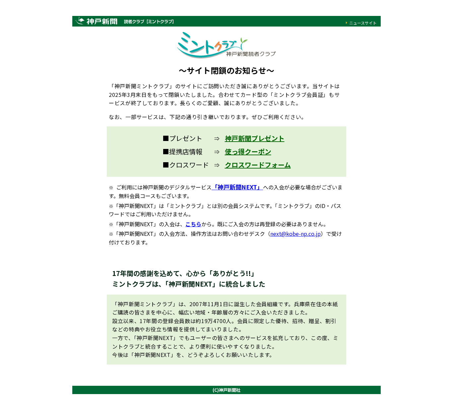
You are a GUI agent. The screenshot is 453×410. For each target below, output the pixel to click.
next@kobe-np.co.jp (295, 234)
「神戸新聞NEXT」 (237, 186)
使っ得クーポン (248, 151)
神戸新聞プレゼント (255, 138)
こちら (193, 224)
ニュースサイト (363, 23)
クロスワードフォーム (258, 165)
